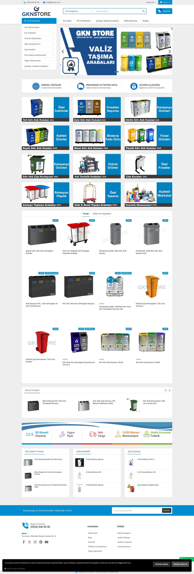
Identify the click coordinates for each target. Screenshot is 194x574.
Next (169, 51)
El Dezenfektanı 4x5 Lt (146, 459)
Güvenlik (91, 542)
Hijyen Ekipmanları (32, 60)
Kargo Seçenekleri (95, 551)
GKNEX (101, 304)
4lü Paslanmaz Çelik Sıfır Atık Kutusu (154, 402)
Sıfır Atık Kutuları (31, 27)
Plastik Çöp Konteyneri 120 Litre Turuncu (150, 304)
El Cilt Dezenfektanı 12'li (146, 472)
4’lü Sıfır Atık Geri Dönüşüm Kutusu (78, 303)
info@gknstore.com (53, 2)
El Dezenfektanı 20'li (93, 472)
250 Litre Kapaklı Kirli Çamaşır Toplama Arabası (76, 252)
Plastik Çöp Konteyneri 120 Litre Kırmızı (40, 360)
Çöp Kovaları (30, 49)
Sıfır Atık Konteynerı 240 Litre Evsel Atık (104, 402)
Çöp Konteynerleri (32, 44)
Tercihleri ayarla (161, 564)
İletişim (146, 21)
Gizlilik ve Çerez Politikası (16, 569)
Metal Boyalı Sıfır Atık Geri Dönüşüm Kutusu (48, 473)
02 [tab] (118, 72)
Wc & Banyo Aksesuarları (35, 55)
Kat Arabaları (30, 33)
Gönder (166, 510)
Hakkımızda (92, 533)
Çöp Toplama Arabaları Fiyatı (148, 485)
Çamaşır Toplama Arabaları (36, 66)
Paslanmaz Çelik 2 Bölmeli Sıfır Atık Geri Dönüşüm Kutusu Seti (115, 307)
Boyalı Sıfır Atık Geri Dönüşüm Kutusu (39, 252)
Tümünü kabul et (180, 564)
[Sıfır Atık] (97, 433)
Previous (63, 51)
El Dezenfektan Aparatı (94, 459)
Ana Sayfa (67, 21)
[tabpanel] (116, 51)
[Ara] (143, 11)
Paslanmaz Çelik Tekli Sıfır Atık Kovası (112, 252)
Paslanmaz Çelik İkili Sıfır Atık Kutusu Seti (149, 252)
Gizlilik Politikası (124, 537)
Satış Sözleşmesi (124, 546)
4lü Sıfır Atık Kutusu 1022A (111, 362)
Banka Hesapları (124, 533)
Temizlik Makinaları (32, 38)
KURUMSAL (92, 526)
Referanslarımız (130, 21)
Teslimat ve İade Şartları (97, 546)
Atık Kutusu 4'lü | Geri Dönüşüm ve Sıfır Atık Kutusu (42, 304)
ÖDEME (120, 526)
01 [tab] (115, 72)
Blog (90, 537)
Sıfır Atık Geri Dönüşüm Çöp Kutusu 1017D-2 (79, 363)
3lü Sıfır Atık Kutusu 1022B (148, 362)
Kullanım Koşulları (125, 542)
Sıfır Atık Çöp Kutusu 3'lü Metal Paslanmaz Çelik (54, 402)
